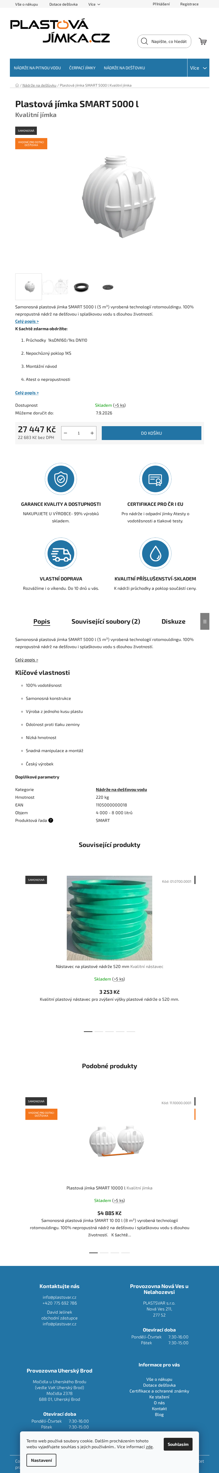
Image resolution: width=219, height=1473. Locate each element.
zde (149, 1446)
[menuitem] (37, 68)
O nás (159, 1402)
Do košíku (151, 432)
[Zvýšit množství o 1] (92, 433)
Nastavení (41, 1460)
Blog (159, 1414)
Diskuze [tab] (174, 621)
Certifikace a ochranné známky (159, 1390)
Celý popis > (27, 321)
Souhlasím (178, 1444)
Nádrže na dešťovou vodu (121, 789)
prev (19, 952)
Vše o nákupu (26, 4)
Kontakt (159, 1408)
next (199, 952)
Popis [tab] (41, 621)
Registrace (189, 4)
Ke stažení (159, 1396)
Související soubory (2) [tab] (106, 621)
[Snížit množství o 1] (65, 433)
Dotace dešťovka (63, 4)
